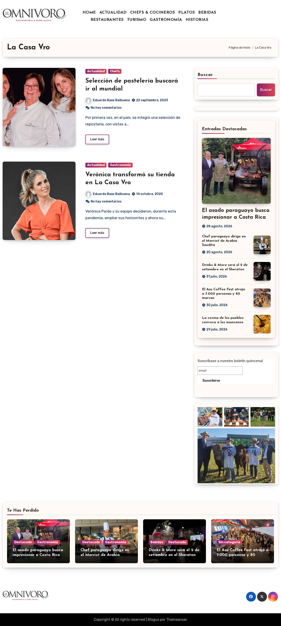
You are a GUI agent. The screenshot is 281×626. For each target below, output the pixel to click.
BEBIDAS (207, 13)
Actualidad (96, 71)
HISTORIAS (197, 20)
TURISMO (136, 20)
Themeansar (176, 619)
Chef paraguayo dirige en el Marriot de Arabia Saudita (224, 241)
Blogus (153, 619)
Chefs (115, 71)
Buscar (205, 75)
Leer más (97, 139)
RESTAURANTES (107, 20)
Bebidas (156, 542)
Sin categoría (229, 542)
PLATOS (186, 13)
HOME (89, 13)
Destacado (23, 542)
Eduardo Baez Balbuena (111, 100)
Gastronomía (120, 165)
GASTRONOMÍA (166, 20)
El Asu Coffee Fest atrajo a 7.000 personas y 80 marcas (223, 293)
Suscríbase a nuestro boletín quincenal (230, 361)
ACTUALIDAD (113, 13)
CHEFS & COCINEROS (152, 13)
